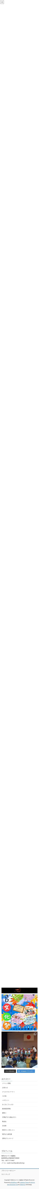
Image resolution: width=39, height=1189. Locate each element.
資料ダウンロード (7, 1138)
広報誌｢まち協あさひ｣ (9, 1117)
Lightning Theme (24, 1182)
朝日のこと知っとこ (8, 1130)
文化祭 (4, 1125)
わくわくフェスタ (7, 1104)
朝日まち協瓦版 (7, 1134)
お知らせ (5, 1087)
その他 (4, 1096)
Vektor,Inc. (22, 1184)
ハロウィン (5, 1100)
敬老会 (4, 1121)
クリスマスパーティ (8, 1092)
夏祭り (4, 1113)
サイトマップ (6, 1174)
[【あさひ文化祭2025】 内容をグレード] (20, 1012)
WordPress (14, 1182)
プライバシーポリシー (9, 1170)
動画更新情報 (6, 1108)
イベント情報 (6, 1083)
